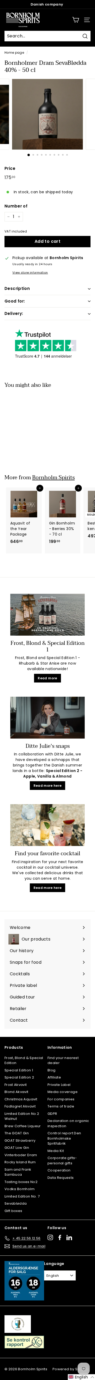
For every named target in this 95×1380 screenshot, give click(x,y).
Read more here (48, 785)
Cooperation (59, 1170)
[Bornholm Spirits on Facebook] (60, 1237)
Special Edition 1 (18, 1070)
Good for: (14, 301)
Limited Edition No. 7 (22, 1196)
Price (10, 168)
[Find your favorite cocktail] (47, 825)
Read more (47, 678)
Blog (51, 1070)
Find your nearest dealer (63, 1060)
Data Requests (61, 1177)
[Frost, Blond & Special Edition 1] (47, 615)
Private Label (59, 1084)
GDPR (52, 1113)
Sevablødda (15, 1203)
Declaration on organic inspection (68, 1123)
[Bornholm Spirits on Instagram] (50, 1237)
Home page (14, 53)
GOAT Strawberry (19, 1140)
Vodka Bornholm (19, 1188)
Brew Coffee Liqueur (22, 1126)
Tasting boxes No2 (20, 1181)
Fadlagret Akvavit (20, 1106)
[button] (81, 1377)
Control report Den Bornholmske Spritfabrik (64, 1138)
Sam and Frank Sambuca (17, 1172)
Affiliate (54, 1077)
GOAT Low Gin (16, 1147)
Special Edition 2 (19, 1077)
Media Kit (56, 1150)
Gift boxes (13, 1210)
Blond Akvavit (16, 1091)
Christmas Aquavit (20, 1099)
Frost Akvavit (15, 1084)
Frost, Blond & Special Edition (23, 1060)
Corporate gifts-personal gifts (62, 1160)
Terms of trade (61, 1106)
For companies (61, 1099)
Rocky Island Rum (20, 1162)
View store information (30, 272)
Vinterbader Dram (20, 1155)
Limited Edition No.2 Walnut (21, 1116)
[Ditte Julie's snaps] (47, 718)
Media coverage (63, 1091)
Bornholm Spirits (53, 477)
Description (17, 288)
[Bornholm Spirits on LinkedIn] (69, 1237)
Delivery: (13, 313)
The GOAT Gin (16, 1133)
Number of (15, 206)
